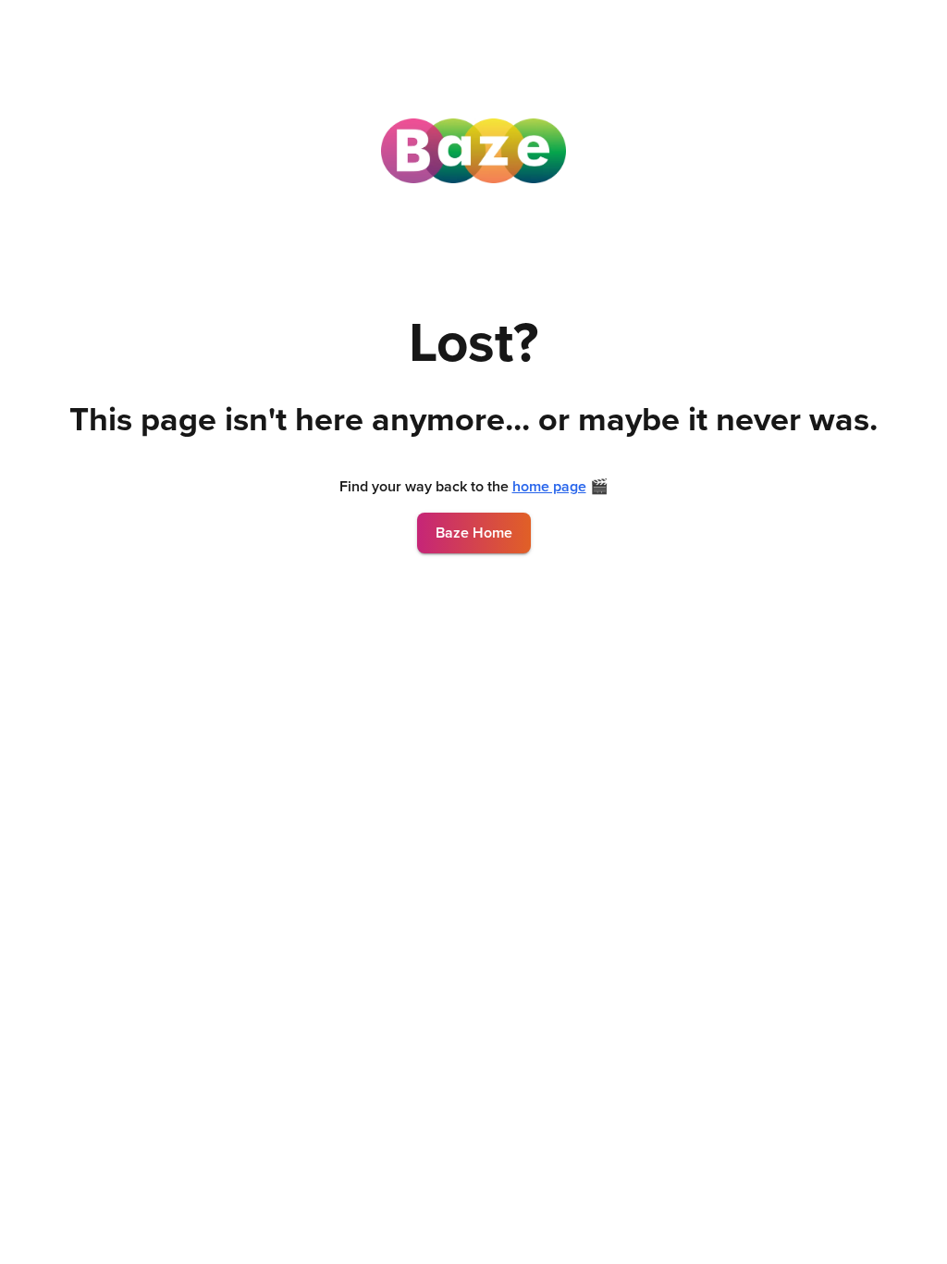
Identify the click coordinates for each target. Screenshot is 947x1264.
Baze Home (474, 533)
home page (549, 486)
